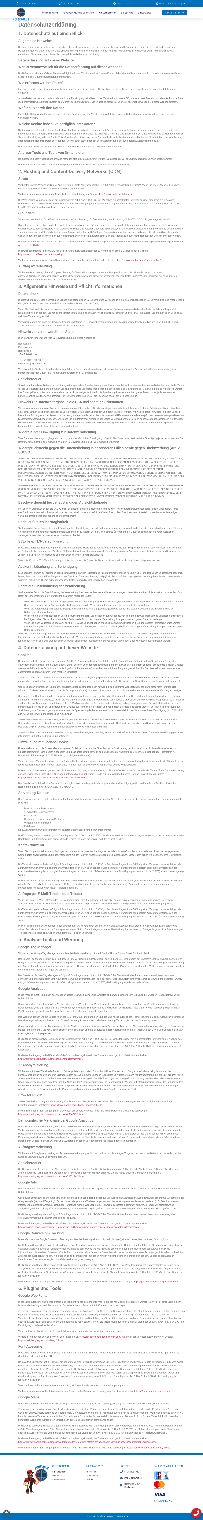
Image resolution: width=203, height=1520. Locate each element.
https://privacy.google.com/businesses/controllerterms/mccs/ (51, 1058)
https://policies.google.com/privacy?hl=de (155, 1281)
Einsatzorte (144, 12)
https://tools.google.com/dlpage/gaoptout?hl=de (76, 1105)
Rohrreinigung (49, 12)
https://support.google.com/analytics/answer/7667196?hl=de (51, 1176)
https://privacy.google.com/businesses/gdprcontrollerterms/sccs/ (121, 1442)
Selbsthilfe (127, 12)
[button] (6, 1513)
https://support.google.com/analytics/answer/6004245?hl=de (51, 1114)
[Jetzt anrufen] (196, 1513)
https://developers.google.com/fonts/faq (103, 1336)
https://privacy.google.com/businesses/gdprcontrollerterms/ (50, 1442)
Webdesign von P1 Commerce (115, 1516)
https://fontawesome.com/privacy (152, 1391)
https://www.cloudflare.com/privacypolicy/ (40, 254)
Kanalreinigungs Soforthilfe (78, 12)
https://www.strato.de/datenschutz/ (117, 194)
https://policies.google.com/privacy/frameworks (43, 1227)
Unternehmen (108, 12)
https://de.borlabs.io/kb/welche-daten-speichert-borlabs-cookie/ (51, 777)
